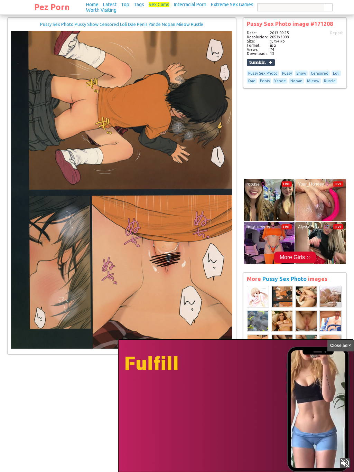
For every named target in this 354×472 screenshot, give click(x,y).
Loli (336, 73)
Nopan (296, 81)
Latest (110, 4)
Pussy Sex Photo (263, 73)
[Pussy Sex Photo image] (258, 306)
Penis (265, 81)
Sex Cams (159, 4)
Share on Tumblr (261, 62)
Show (301, 73)
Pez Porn (52, 7)
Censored (319, 73)
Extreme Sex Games (232, 4)
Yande (280, 81)
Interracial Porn (190, 4)
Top (125, 4)
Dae (251, 81)
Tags (139, 4)
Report (336, 33)
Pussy (287, 73)
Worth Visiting (101, 10)
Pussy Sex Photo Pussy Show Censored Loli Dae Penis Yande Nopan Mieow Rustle (121, 24)
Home (92, 4)
